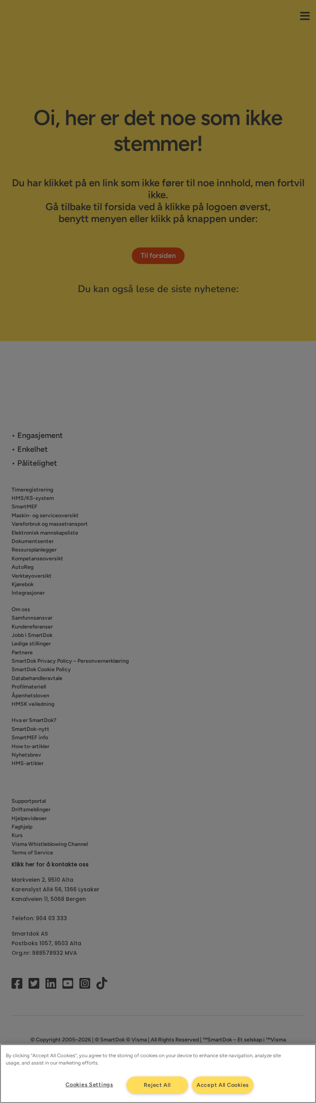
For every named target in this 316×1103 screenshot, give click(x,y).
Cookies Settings (89, 1084)
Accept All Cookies (223, 1084)
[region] (158, 1073)
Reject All (157, 1084)
